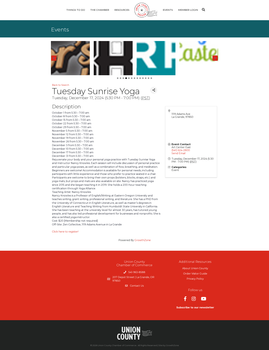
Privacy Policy (195, 278)
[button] (117, 78)
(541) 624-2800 (181, 150)
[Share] (153, 90)
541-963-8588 (136, 272)
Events (168, 9)
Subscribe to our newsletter (195, 307)
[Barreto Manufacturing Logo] (113, 58)
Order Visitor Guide (195, 273)
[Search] (202, 9)
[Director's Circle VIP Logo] (70, 58)
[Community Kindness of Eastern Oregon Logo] (198, 58)
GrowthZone (142, 240)
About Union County (195, 268)
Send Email (179, 153)
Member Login (188, 9)
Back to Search (60, 85)
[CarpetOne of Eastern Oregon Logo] (156, 58)
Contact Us (137, 285)
